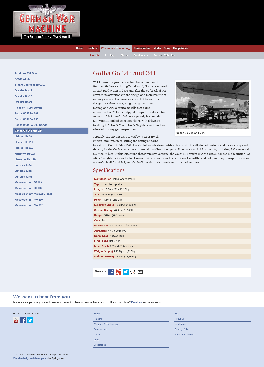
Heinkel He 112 (24, 148)
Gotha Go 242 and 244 (28, 131)
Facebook (111, 272)
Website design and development (30, 358)
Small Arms (140, 55)
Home (79, 48)
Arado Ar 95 (22, 79)
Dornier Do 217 (24, 102)
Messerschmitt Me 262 (29, 205)
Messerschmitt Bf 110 (28, 188)
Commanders (142, 48)
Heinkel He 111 (24, 142)
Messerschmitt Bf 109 (28, 182)
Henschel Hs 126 (25, 154)
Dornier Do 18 (23, 96)
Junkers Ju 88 (23, 177)
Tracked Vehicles (164, 55)
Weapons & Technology (116, 48)
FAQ (177, 313)
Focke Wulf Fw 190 (26, 119)
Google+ (118, 272)
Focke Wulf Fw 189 (26, 113)
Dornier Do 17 (23, 90)
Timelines (92, 48)
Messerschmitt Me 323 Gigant (33, 194)
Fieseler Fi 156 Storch (28, 108)
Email (140, 272)
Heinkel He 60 (23, 136)
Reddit (133, 272)
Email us (136, 302)
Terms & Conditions (185, 334)
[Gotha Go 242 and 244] (212, 105)
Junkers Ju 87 (23, 171)
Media (157, 48)
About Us (179, 318)
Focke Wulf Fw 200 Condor (31, 125)
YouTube (16, 320)
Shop (167, 48)
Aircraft (94, 55)
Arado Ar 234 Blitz (26, 73)
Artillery (110, 55)
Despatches (180, 48)
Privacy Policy (182, 329)
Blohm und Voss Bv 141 (30, 85)
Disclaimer (180, 324)
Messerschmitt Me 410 (29, 200)
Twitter (126, 272)
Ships (124, 55)
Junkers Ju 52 (23, 165)
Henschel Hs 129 (25, 159)
